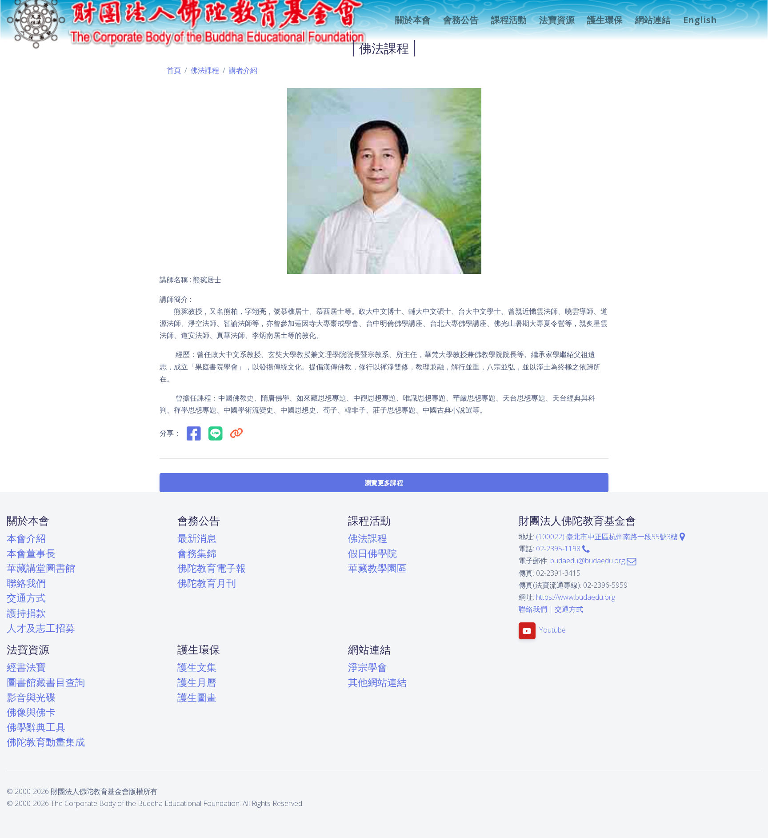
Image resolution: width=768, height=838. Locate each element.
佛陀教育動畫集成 (46, 742)
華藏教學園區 (377, 568)
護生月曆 (196, 682)
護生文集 (196, 667)
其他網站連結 (377, 682)
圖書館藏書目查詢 (46, 682)
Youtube (552, 630)
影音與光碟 (31, 697)
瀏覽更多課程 (384, 482)
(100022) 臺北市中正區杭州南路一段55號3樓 (608, 536)
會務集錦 (196, 553)
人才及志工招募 (41, 628)
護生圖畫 (196, 697)
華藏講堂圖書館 (41, 568)
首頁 (174, 70)
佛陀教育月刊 (206, 583)
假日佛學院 (372, 553)
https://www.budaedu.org (575, 597)
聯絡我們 (26, 583)
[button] (412, 20)
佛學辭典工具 (36, 727)
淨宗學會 (367, 667)
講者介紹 (243, 70)
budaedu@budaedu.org (588, 560)
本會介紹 (26, 538)
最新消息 (196, 538)
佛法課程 (205, 70)
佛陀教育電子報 (211, 568)
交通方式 (26, 598)
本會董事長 (31, 553)
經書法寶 (26, 667)
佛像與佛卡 (31, 712)
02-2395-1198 (559, 548)
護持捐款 (26, 613)
